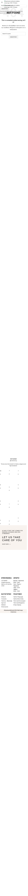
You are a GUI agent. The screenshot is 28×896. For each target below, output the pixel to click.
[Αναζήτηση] (25, 2)
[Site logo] (12, 2)
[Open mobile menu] (2, 2)
